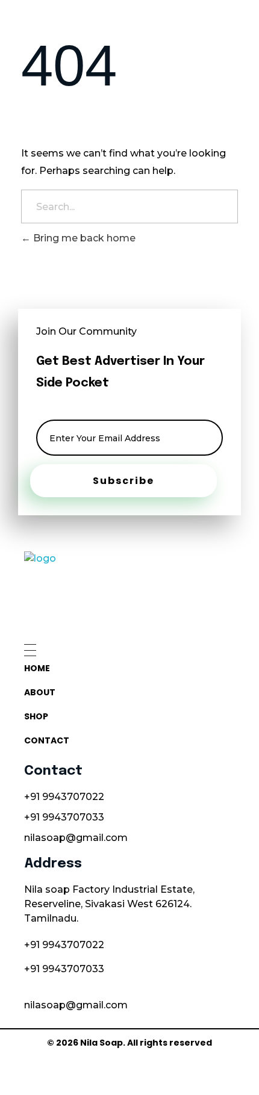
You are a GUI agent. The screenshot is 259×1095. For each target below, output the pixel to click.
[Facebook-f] (143, 1069)
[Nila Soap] (128, 591)
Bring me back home (83, 238)
